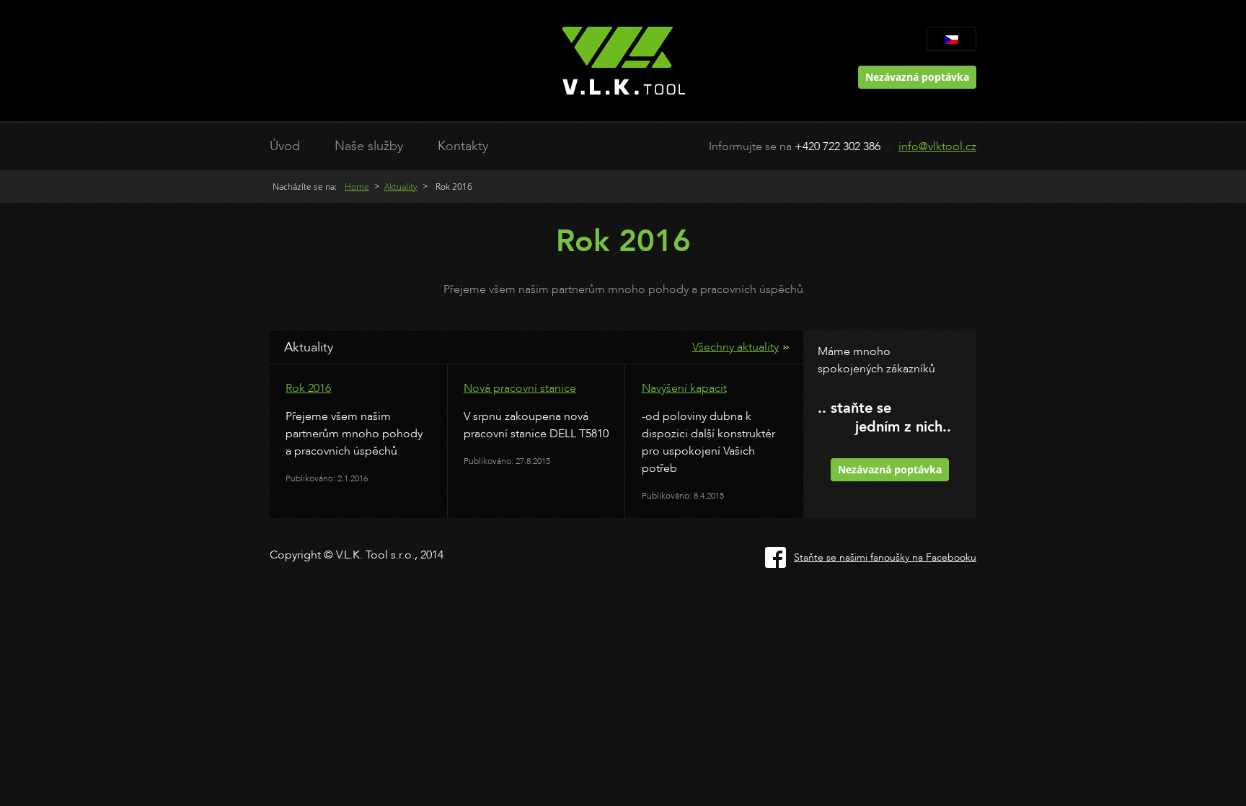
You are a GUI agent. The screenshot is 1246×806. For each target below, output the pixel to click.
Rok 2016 (308, 388)
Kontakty (463, 146)
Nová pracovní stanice (520, 388)
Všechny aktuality (735, 347)
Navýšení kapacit (684, 388)
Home (357, 186)
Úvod (285, 146)
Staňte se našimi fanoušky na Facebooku (885, 557)
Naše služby (369, 146)
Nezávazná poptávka (917, 77)
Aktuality (400, 186)
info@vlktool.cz (937, 146)
